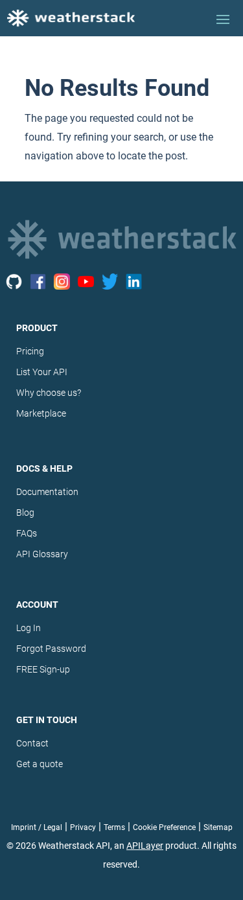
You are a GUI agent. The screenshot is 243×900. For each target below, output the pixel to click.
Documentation (47, 492)
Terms (114, 827)
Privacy (83, 827)
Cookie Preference (164, 827)
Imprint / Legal (36, 827)
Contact (32, 743)
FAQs (26, 533)
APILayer (144, 845)
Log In (28, 628)
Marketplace (41, 413)
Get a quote (39, 764)
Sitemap (218, 827)
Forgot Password (51, 648)
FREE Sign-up (43, 669)
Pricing (30, 351)
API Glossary (42, 554)
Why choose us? (48, 392)
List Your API (41, 372)
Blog (25, 512)
